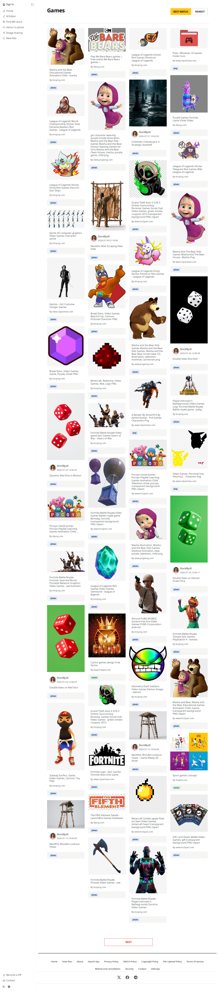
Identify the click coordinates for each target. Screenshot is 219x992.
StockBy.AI (144, 132)
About (80, 961)
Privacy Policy (111, 961)
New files (67, 961)
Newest (200, 11)
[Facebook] (127, 977)
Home (54, 961)
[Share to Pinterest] (81, 61)
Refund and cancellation (107, 968)
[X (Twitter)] (3, 986)
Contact (142, 968)
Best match (180, 11)
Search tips (93, 961)
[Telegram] (9, 986)
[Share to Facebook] (76, 61)
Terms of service (195, 961)
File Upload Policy (172, 961)
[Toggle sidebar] (32, 4)
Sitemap (155, 968)
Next (128, 942)
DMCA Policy (130, 961)
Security (129, 968)
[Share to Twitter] (71, 61)
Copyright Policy (149, 961)
